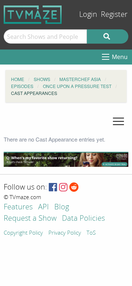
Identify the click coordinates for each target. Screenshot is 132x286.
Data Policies (83, 219)
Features (18, 207)
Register (114, 14)
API (43, 207)
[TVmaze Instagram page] (63, 187)
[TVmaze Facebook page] (53, 187)
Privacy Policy (64, 233)
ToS (91, 233)
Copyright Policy (23, 233)
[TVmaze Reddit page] (74, 187)
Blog (61, 207)
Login (88, 14)
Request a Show (30, 219)
